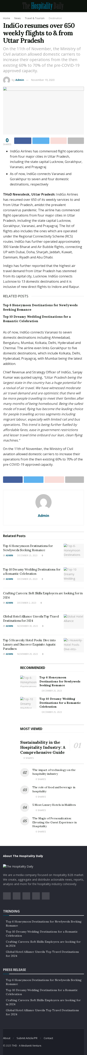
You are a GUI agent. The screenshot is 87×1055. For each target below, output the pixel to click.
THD (14, 1045)
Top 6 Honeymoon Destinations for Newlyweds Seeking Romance (59, 681)
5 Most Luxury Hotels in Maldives (54, 805)
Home (6, 18)
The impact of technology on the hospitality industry (53, 772)
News (17, 18)
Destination (55, 18)
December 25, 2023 (27, 555)
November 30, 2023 (27, 626)
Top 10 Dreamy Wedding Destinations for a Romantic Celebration (60, 702)
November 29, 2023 (27, 654)
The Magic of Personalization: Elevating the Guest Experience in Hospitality (54, 822)
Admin (19, 80)
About (6, 1038)
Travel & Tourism (35, 18)
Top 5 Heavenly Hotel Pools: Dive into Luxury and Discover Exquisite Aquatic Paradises (29, 644)
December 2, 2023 (26, 602)
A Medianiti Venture (30, 1045)
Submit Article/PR (27, 1038)
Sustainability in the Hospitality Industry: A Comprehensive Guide (43, 747)
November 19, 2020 (42, 80)
